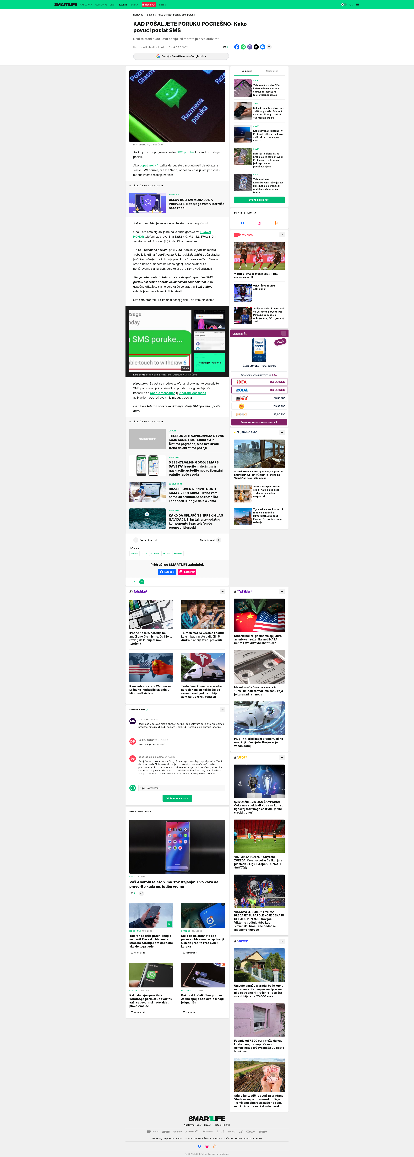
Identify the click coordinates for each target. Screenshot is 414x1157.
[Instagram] (259, 223)
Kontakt (180, 1138)
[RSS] (276, 223)
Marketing (157, 1138)
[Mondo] (152, 1132)
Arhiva (259, 1138)
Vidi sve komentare (177, 798)
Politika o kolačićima (223, 1138)
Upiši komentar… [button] (150, 788)
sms (144, 553)
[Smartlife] (65, 4)
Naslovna (138, 14)
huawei (155, 553)
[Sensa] (231, 1132)
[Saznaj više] (282, 234)
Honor (134, 553)
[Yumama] (191, 1132)
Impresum (169, 1138)
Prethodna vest (148, 540)
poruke (178, 553)
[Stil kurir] (241, 1132)
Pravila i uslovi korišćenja (198, 1138)
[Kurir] (166, 1132)
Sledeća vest (207, 540)
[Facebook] (242, 223)
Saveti (150, 14)
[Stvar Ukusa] (207, 1132)
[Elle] (220, 1132)
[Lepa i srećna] (178, 1132)
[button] (225, 47)
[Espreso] (263, 1132)
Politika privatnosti (244, 1138)
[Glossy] (250, 1132)
